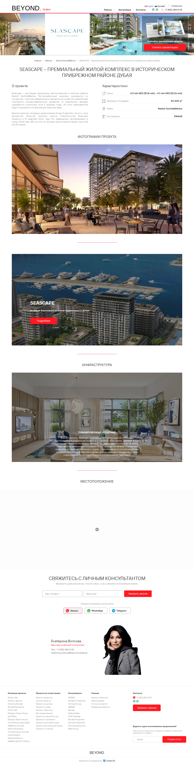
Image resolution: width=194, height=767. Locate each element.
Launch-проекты (43, 700)
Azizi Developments (76, 725)
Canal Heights (14, 735)
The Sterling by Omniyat (18, 732)
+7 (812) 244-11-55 (173, 9)
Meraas (71, 710)
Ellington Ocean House (18, 713)
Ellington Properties (77, 700)
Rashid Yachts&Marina (170, 108)
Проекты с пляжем (44, 728)
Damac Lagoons (15, 700)
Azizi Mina (12, 716)
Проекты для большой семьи (49, 725)
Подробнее (43, 320)
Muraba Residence (16, 707)
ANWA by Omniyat (16, 725)
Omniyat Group (75, 704)
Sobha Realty (74, 713)
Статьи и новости (99, 704)
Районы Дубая (97, 700)
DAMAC (71, 697)
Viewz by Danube (15, 704)
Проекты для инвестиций (47, 722)
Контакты (141, 9)
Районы (108, 9)
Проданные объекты (100, 707)
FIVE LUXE (12, 710)
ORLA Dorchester (15, 728)
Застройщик (124, 9)
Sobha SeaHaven (15, 738)
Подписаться (174, 739)
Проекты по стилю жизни (48, 693)
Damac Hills (13, 697)
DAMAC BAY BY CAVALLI (19, 741)
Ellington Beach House (18, 719)
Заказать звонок (138, 593)
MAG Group (73, 728)
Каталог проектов (44, 697)
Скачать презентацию (165, 47)
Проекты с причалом (45, 719)
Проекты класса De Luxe (47, 716)
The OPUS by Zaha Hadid (19, 722)
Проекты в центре (44, 704)
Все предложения (44, 713)
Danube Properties (76, 722)
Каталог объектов (44, 710)
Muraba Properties (76, 719)
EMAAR (178, 116)
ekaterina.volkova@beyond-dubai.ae (69, 652)
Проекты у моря (43, 707)
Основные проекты (17, 693)
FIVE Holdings (74, 716)
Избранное (177, 6)
